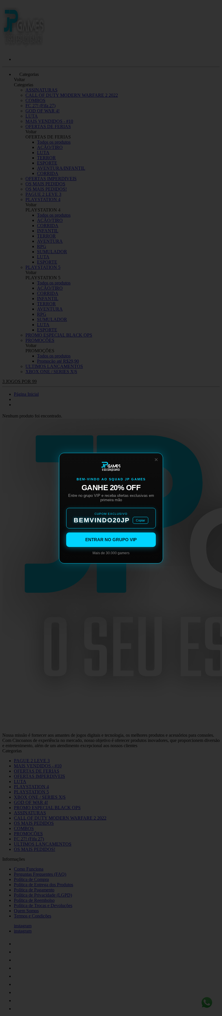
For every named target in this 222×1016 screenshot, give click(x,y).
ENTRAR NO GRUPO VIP (111, 539)
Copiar (140, 520)
